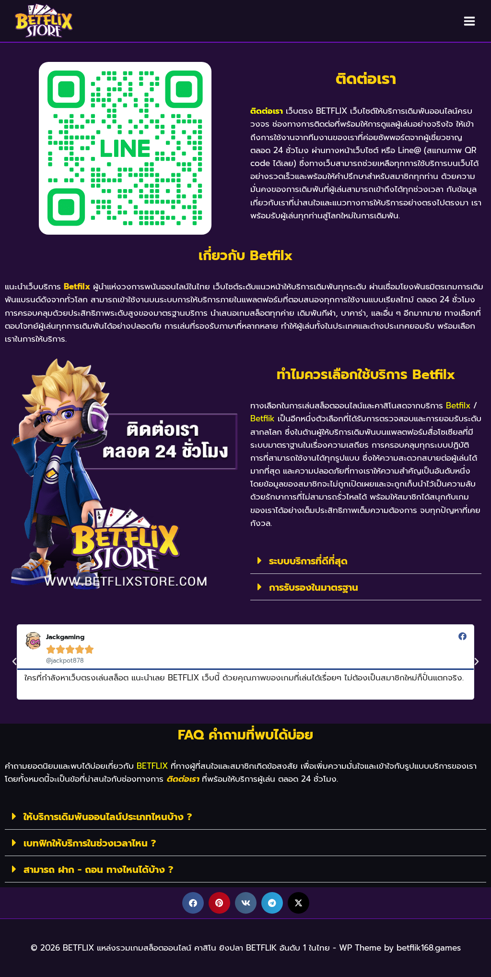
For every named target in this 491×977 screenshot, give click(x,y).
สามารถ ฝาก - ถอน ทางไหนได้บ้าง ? (98, 869)
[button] (365, 561)
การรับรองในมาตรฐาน (313, 587)
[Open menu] (469, 21)
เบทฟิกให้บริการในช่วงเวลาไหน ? (89, 843)
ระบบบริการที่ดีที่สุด (308, 561)
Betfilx (77, 286)
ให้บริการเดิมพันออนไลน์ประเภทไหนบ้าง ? (107, 817)
